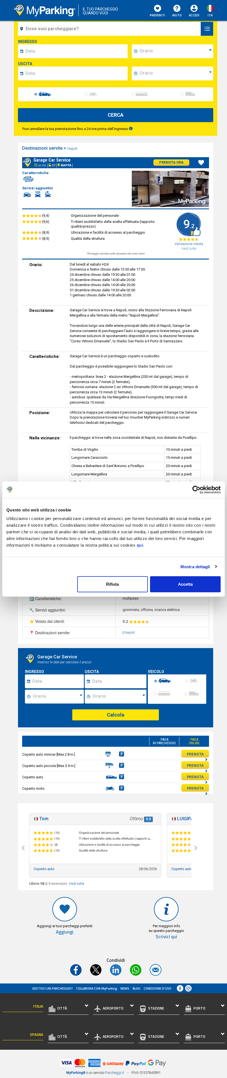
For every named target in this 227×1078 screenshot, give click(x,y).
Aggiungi (64, 932)
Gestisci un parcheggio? (52, 988)
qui (140, 545)
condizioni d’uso (157, 988)
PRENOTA (195, 754)
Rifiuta (112, 584)
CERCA (115, 115)
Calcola (115, 715)
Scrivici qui (166, 936)
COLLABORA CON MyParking (96, 988)
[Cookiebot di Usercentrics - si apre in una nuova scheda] (196, 489)
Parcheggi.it (114, 1073)
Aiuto (177, 15)
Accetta (185, 584)
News (124, 988)
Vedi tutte (76, 883)
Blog (136, 988)
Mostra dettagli (195, 566)
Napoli (72, 148)
